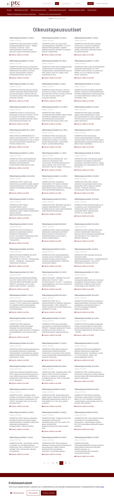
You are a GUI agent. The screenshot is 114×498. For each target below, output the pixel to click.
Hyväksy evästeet (49, 493)
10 (57, 463)
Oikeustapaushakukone (38, 10)
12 (65, 463)
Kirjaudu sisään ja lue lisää (19, 55)
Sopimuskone (91, 10)
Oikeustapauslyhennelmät (57, 10)
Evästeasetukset (18, 493)
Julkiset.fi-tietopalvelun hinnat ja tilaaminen (21, 14)
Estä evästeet (33, 493)
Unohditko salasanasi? (102, 3)
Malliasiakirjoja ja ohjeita (77, 10)
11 (61, 463)
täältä (102, 487)
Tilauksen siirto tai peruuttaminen (50, 14)
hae (57, 3)
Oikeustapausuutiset (21, 10)
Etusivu (9, 10)
